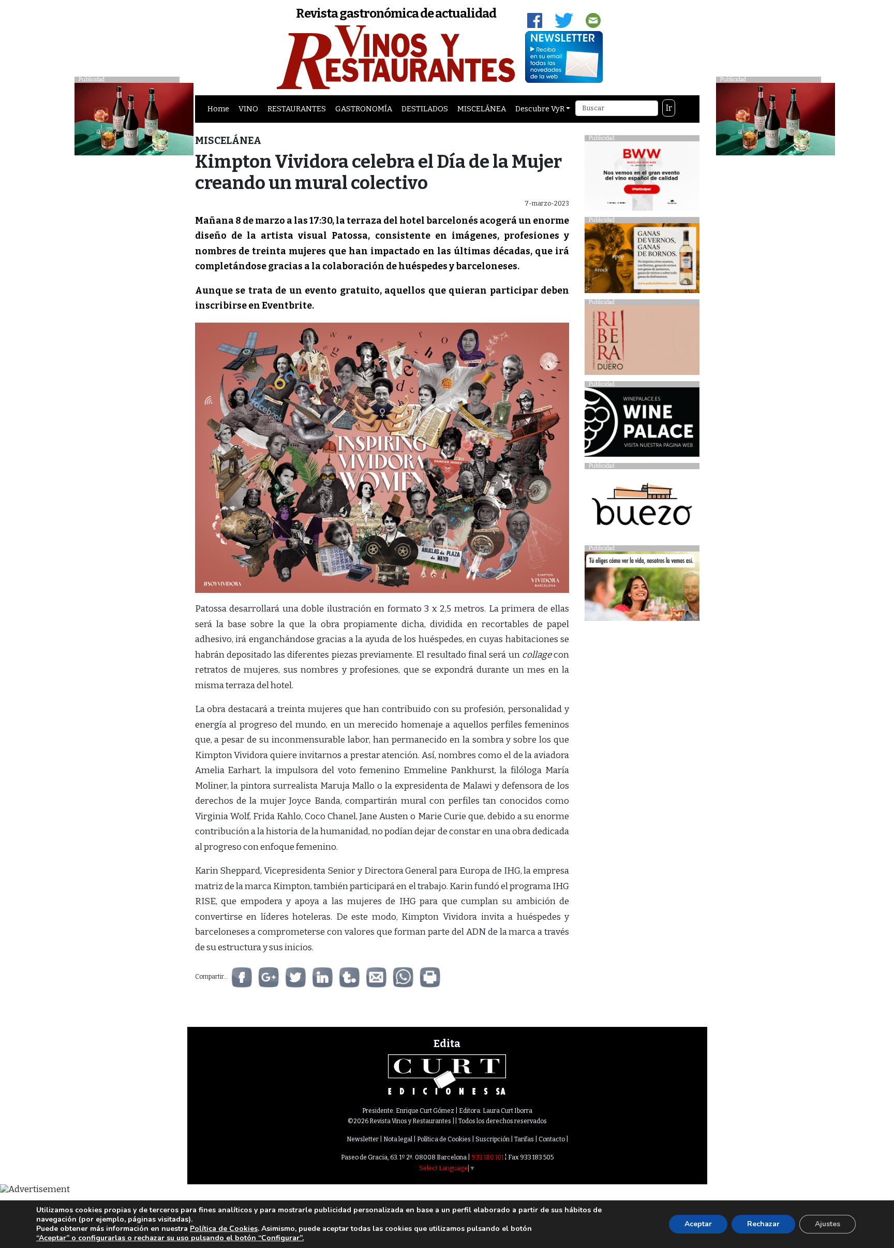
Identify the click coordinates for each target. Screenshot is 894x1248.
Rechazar (763, 1224)
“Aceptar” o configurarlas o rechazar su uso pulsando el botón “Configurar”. (170, 1238)
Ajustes (827, 1224)
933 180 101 (487, 1157)
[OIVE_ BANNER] (642, 589)
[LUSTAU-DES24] (775, 118)
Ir (669, 108)
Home (218, 108)
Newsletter (363, 1139)
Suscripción (492, 1139)
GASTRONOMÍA (363, 108)
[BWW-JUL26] (642, 178)
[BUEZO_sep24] (642, 506)
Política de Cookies (444, 1139)
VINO (248, 108)
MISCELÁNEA (481, 108)
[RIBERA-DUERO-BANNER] (642, 342)
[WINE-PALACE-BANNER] (642, 424)
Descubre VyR (539, 108)
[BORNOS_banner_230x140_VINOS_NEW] (642, 260)
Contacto (552, 1139)
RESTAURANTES (296, 108)
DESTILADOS (424, 108)
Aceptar (698, 1224)
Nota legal (397, 1139)
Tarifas (524, 1139)
